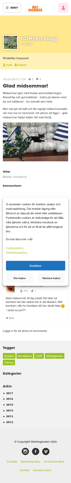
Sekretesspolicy (30, 461)
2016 (8, 399)
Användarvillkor (54, 461)
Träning (8, 362)
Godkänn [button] (35, 265)
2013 (8, 416)
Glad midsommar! (25, 85)
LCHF (39, 356)
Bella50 (7, 177)
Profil (9, 65)
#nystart (9, 356)
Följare (22, 65)
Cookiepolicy (14, 248)
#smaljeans (25, 356)
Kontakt (25, 470)
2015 (8, 404)
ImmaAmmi (20, 177)
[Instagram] (25, 451)
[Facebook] (35, 451)
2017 (8, 393)
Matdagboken (54, 356)
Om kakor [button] (19, 278)
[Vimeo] (46, 451)
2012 (8, 422)
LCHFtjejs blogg (39, 38)
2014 (8, 410)
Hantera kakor (42, 470)
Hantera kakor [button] (51, 278)
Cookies (12, 461)
